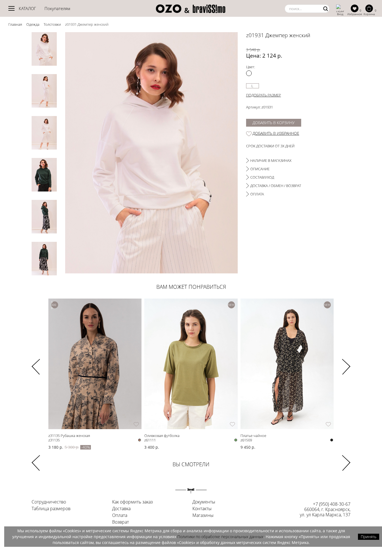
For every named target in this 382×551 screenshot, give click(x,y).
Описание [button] (260, 168)
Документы (203, 502)
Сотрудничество (49, 502)
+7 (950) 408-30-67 (331, 504)
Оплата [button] (257, 194)
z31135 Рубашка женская (69, 435)
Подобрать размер (263, 95)
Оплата (119, 515)
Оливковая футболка (162, 435)
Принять (368, 536)
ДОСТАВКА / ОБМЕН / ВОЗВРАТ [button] (275, 185)
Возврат (120, 522)
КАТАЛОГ (27, 8)
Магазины (203, 515)
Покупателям (57, 8)
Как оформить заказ (132, 502)
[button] (346, 363)
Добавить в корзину (273, 122)
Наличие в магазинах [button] (270, 160)
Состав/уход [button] (262, 177)
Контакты (202, 509)
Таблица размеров (51, 509)
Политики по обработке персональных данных (220, 536)
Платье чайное (253, 435)
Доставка (121, 509)
